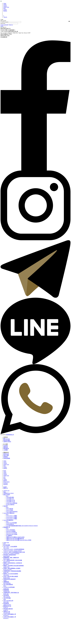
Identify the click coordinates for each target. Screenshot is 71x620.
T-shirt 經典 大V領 (10, 501)
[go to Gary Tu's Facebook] (35, 170)
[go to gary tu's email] (35, 297)
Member (5, 480)
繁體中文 (5, 488)
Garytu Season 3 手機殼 (11, 518)
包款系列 (5, 506)
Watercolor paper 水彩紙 (11, 534)
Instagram (5, 484)
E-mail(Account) (4, 22)
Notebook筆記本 (10, 524)
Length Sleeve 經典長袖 (11, 503)
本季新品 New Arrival (8, 493)
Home (4, 470)
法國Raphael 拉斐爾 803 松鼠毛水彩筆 (15, 537)
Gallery (5, 473)
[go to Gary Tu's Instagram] (35, 239)
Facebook (5, 483)
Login (2, 26)
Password (3, 23)
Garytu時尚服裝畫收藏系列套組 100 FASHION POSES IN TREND (22, 525)
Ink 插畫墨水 (9, 535)
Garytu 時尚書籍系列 (8, 520)
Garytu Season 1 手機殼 (11, 515)
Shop (4, 478)
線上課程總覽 (6, 545)
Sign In (5, 17)
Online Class (6, 475)
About (4, 471)
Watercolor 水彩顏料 (11, 531)
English (5, 486)
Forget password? (4, 24)
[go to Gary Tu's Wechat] (35, 433)
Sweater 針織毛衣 (10, 504)
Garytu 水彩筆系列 (10, 529)
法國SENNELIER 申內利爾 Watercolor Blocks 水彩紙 (18, 540)
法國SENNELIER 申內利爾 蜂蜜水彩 (15, 538)
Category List (6, 490)
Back (4, 491)
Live (4, 476)
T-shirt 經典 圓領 (10, 497)
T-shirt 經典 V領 (10, 498)
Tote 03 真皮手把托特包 (11, 511)
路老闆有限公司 (10, 434)
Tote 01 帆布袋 (9, 508)
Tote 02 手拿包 (9, 510)
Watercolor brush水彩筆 (11, 532)
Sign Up (11, 24)
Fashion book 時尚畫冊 (11, 522)
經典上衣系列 (6, 494)
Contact (5, 479)
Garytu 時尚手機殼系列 (8, 513)
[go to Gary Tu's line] (35, 363)
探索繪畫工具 (6, 527)
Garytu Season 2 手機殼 (11, 517)
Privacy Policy (6, 481)
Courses (5, 474)
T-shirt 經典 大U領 (10, 500)
